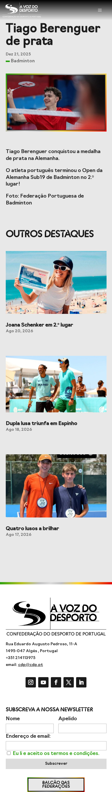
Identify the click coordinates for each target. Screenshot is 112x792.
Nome (13, 718)
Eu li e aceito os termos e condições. (56, 753)
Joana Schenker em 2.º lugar (39, 325)
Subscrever (56, 764)
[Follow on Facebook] (56, 682)
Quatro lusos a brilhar (32, 529)
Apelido (67, 718)
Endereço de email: (28, 736)
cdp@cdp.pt (30, 665)
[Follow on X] (68, 682)
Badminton (23, 61)
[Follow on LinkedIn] (81, 682)
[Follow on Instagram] (31, 682)
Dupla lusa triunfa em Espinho (41, 423)
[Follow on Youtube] (43, 682)
